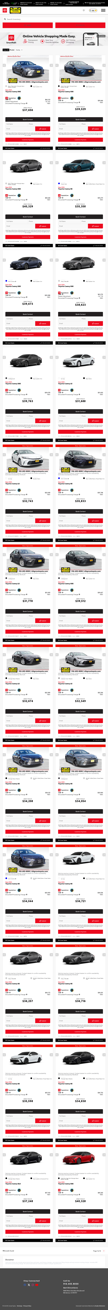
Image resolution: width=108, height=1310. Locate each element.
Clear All (6, 50)
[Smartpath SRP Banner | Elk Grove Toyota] (54, 39)
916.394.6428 (73, 2)
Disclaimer (101, 36)
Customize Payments (28, 139)
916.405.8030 (26, 2)
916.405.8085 (56, 2)
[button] (51, 65)
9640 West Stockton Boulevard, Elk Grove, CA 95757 (95, 3)
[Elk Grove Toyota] (15, 10)
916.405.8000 (6, 3)
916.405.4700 (41, 2)
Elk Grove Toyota (9, 148)
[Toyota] (5, 10)
